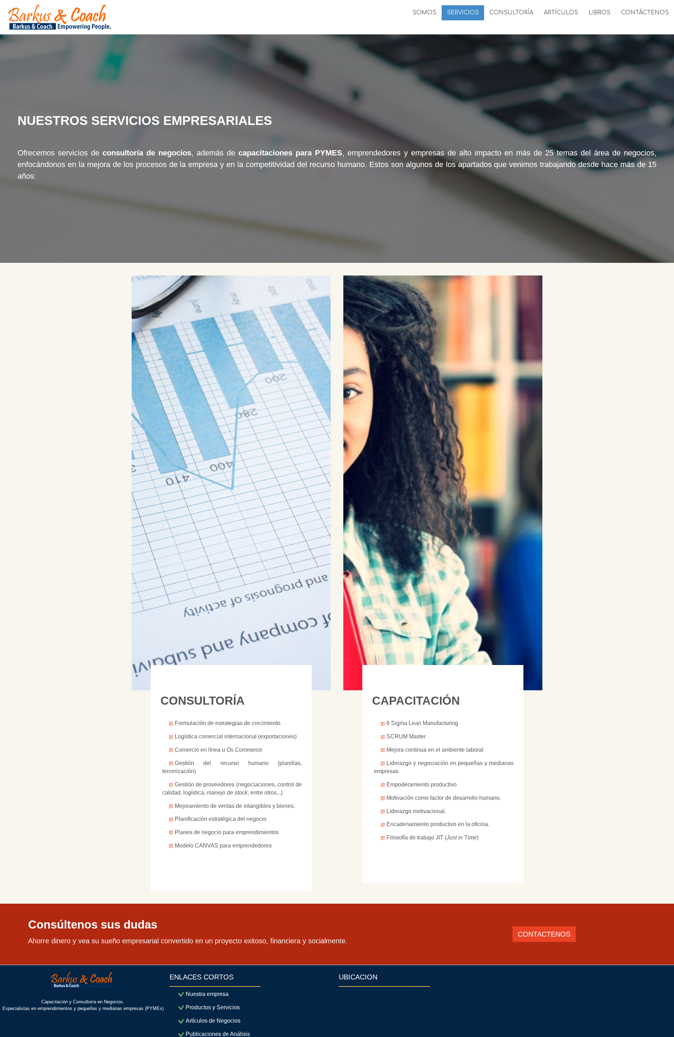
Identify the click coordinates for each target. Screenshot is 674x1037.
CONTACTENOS (544, 934)
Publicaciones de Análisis (218, 1034)
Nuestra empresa (207, 994)
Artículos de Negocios (213, 1021)
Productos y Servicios (213, 1007)
